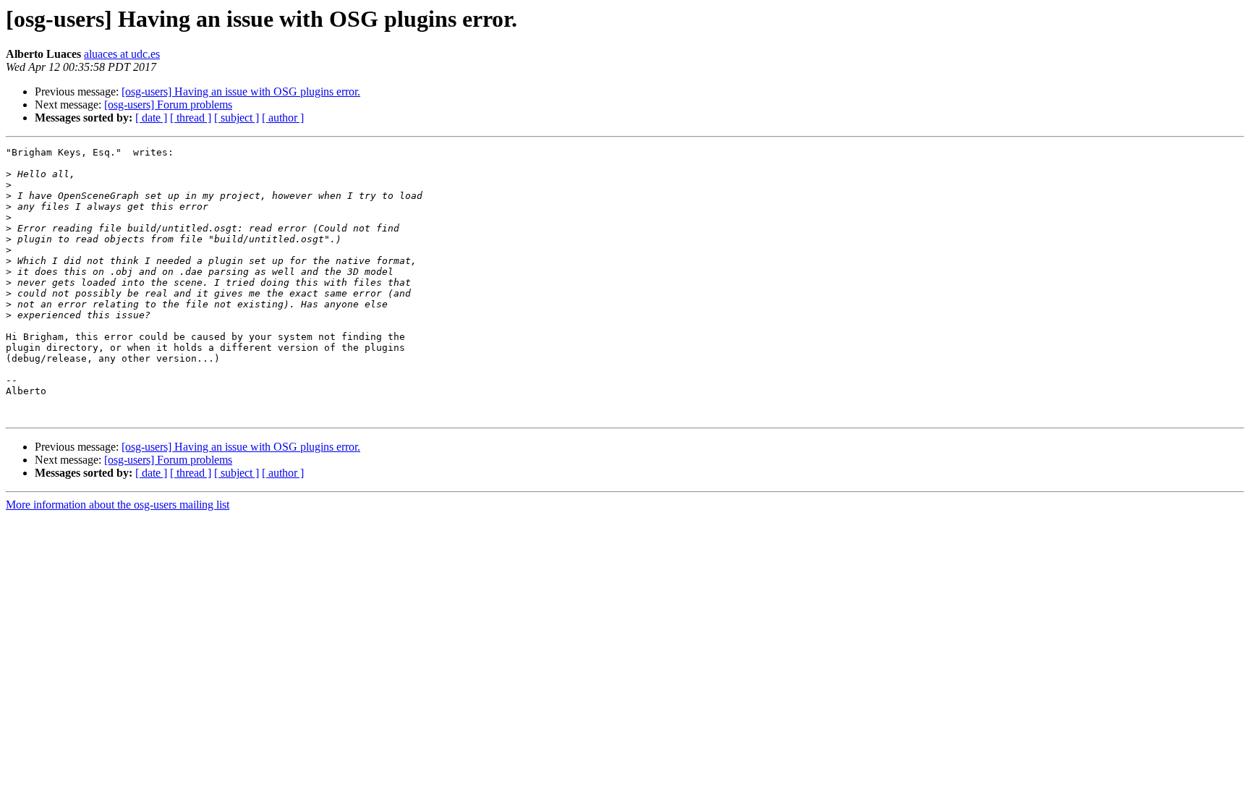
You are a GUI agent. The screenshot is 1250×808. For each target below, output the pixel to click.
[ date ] (151, 117)
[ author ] (283, 117)
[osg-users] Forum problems (168, 104)
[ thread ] (190, 117)
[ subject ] (236, 117)
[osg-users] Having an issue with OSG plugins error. (241, 91)
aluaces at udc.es (122, 54)
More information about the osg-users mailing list (117, 504)
